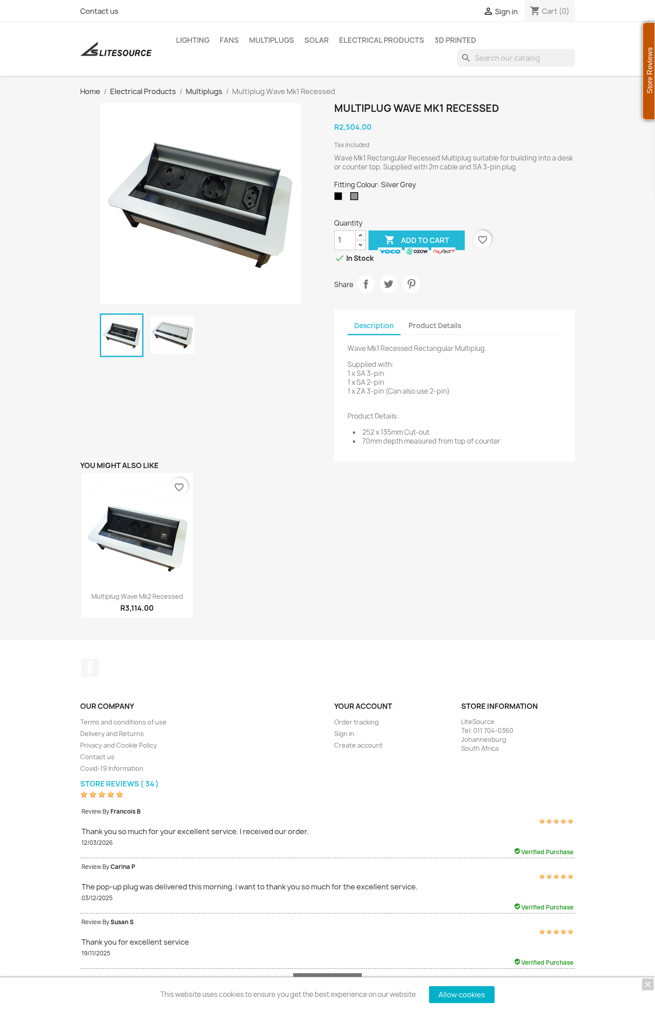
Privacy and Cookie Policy (118, 745)
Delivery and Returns (112, 733)
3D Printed (455, 40)
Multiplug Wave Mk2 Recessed (137, 596)
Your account (363, 706)
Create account (358, 745)
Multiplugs (271, 40)
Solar (316, 40)
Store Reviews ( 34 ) (119, 784)
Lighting (192, 40)
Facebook (90, 668)
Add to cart (417, 239)
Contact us (99, 11)
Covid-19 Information (111, 768)
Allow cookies (461, 995)
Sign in (344, 733)
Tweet (388, 284)
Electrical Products (381, 40)
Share (366, 284)
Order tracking (356, 722)
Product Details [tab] (435, 325)
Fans (229, 40)
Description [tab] (374, 325)
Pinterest (411, 284)
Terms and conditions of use (123, 722)
